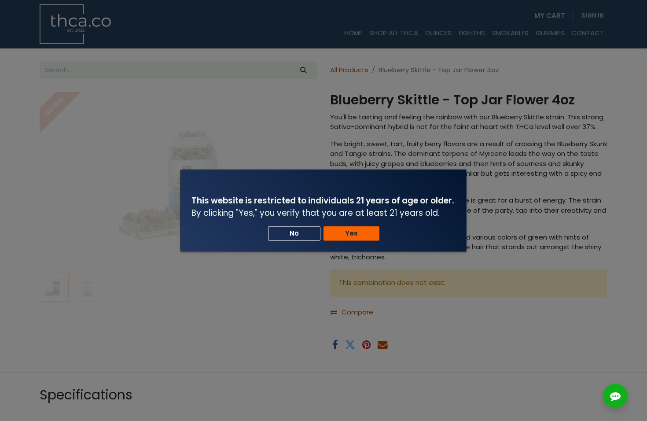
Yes (351, 233)
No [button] (294, 233)
